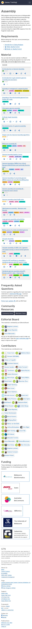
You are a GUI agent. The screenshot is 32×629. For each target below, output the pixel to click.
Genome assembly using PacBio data (13, 199)
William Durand (9, 406)
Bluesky (4, 617)
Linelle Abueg (24, 406)
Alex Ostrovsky (25, 445)
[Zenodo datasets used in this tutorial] (21, 73)
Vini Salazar (10, 434)
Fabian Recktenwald (10, 413)
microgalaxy (26, 90)
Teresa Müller (25, 377)
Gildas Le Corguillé (10, 360)
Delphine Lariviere (12, 326)
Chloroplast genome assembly (11, 108)
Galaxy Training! (10, 2)
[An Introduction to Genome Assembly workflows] (25, 73)
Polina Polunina (11, 399)
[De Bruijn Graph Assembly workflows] (20, 121)
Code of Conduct (5, 571)
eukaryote (16, 264)
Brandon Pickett (9, 455)
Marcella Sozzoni (9, 395)
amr (22, 169)
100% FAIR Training (6, 575)
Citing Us (3, 626)
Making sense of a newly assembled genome (15, 230)
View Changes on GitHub (9, 588)
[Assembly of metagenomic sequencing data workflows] (19, 93)
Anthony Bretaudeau (13, 427)
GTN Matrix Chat (5, 599)
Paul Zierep (10, 445)
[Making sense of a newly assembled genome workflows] (14, 234)
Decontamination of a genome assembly (14, 126)
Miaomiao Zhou (23, 381)
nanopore (9, 110)
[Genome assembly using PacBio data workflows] (10, 204)
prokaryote (9, 232)
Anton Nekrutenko (10, 333)
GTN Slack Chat (5, 597)
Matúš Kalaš (8, 381)
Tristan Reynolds (12, 330)
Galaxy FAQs (4, 593)
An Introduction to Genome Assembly (13, 69)
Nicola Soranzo (11, 416)
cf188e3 (8, 606)
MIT (2, 608)
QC (24, 145)
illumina (4, 181)
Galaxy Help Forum (6, 595)
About (2, 569)
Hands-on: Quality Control (14, 49)
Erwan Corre (10, 353)
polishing (11, 221)
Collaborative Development (8, 577)
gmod (4, 232)
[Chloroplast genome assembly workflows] (19, 112)
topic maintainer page (22, 338)
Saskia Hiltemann (12, 374)
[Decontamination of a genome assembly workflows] (19, 130)
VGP (21, 264)
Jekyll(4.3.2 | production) (7, 610)
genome (14, 145)
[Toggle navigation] (29, 2)
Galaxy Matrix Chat (6, 600)
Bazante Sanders (9, 367)
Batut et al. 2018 (5, 624)
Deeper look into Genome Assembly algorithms (16, 135)
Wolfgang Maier (11, 420)
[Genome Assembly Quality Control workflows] (20, 159)
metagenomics (18, 90)
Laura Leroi (25, 395)
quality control (18, 156)
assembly (11, 90)
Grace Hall (22, 431)
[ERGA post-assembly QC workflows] (15, 150)
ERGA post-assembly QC (9, 143)
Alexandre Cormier (12, 438)
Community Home (7, 313)
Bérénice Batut (25, 353)
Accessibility (4, 573)
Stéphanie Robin (22, 402)
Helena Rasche (25, 370)
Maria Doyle (10, 377)
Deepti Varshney (12, 385)
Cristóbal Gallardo (12, 363)
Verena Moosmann (24, 441)
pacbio (16, 201)
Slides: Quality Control (13, 47)
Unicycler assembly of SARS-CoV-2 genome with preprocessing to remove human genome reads (15, 249)
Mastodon (5, 615)
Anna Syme (26, 399)
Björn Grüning (11, 431)
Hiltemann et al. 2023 (6, 622)
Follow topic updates (8, 301)
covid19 (11, 253)
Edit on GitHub (6, 586)
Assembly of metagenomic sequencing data (15, 88)
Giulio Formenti (22, 367)
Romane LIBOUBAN (13, 356)
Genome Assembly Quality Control (12, 154)
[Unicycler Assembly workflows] (20, 243)
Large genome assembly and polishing (13, 219)
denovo (21, 212)
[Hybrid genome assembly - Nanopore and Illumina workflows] (14, 214)
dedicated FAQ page (16, 294)
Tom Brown (10, 370)
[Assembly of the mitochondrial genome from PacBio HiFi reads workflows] (19, 103)
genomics (27, 212)
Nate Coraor (10, 388)
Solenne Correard (12, 452)
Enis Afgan (26, 427)
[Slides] (4, 73)
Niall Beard (8, 402)
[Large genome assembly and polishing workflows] (19, 225)
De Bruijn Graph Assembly (9, 117)
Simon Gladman (12, 392)
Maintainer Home (21, 313)
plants (4, 110)
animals (9, 145)
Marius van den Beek (13, 423)
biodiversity (5, 101)
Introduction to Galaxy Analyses (14, 44)
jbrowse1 (15, 110)
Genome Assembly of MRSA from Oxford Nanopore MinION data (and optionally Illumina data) (16, 165)
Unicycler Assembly (7, 239)
